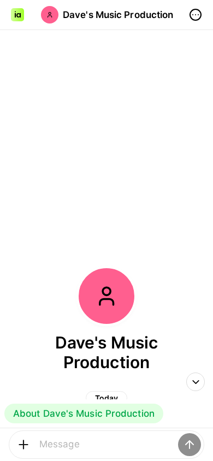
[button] (17, 15)
